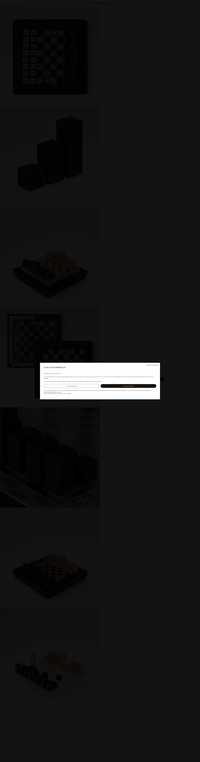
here (70, 393)
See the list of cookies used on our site (52, 392)
